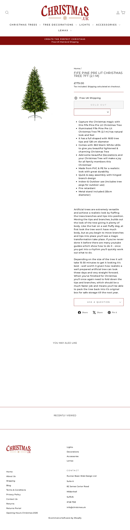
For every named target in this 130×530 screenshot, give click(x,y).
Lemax (70, 461)
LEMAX (63, 30)
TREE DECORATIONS (59, 24)
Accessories (73, 456)
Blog (8, 485)
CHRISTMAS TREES (24, 24)
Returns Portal (13, 508)
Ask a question (98, 302)
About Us (11, 476)
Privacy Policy (13, 494)
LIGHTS (85, 24)
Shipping (92, 86)
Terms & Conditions (16, 490)
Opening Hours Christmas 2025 (22, 513)
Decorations (110, 155)
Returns (10, 503)
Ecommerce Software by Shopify (65, 518)
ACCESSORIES (107, 24)
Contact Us (12, 499)
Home (77, 68)
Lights (70, 447)
